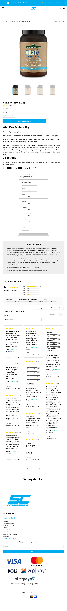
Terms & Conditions (8, 523)
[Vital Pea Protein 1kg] (33, 53)
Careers (5, 527)
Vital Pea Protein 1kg (11, 346)
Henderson (6, 536)
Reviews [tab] (7, 311)
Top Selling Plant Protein (13, 21)
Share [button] (9, 355)
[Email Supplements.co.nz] (4, 514)
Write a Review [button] (57, 308)
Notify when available (24, 121)
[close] (65, 3)
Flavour (5, 112)
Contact (5, 521)
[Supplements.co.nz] (33, 8)
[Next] (44, 82)
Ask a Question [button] (42, 308)
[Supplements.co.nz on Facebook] (6, 514)
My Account (6, 529)
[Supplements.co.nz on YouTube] (15, 514)
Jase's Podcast (44, 3)
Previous (57, 21)
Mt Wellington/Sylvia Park (10, 534)
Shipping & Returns (8, 525)
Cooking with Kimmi (54, 3)
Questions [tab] (19, 311)
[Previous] (22, 82)
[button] (16, 357)
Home (4, 21)
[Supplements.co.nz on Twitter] (13, 514)
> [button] (39, 468)
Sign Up (33, 552)
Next (63, 21)
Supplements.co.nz (15, 249)
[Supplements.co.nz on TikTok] (11, 514)
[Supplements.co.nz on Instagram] (9, 514)
